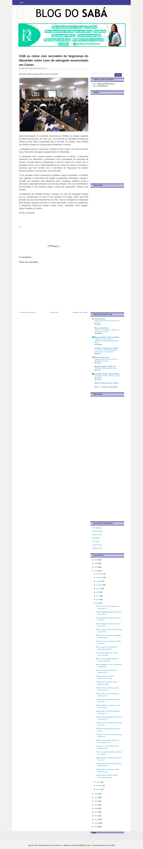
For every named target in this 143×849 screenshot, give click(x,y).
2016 (96, 816)
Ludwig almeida (97, 548)
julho (98, 592)
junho (98, 596)
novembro (99, 577)
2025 (96, 563)
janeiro (98, 789)
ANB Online (96, 538)
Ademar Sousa (97, 534)
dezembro (99, 574)
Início (22, 2)
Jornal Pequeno (100, 319)
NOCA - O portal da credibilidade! (106, 387)
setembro (99, 585)
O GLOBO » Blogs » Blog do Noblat (107, 374)
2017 (96, 812)
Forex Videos (56, 845)
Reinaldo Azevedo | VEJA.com (105, 366)
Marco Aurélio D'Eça (102, 328)
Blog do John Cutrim (102, 357)
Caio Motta (95, 541)
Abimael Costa (97, 528)
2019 (96, 805)
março (98, 782)
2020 (96, 801)
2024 (96, 567)
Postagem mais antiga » (80, 312)
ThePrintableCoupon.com (100, 845)
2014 (96, 823)
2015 (96, 819)
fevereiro (99, 786)
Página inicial (54, 312)
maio (98, 599)
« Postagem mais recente (27, 312)
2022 (96, 794)
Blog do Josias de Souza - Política (106, 383)
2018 (96, 808)
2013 (96, 827)
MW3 (113, 845)
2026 (96, 560)
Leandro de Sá (97, 545)
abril (97, 603)
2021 (96, 797)
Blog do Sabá (32, 845)
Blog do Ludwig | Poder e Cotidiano (107, 337)
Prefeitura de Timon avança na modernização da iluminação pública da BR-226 (107, 340)
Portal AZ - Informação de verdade (106, 348)
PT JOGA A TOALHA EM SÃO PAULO (106, 368)
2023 (96, 571)
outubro (99, 581)
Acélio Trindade (97, 531)
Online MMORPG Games (83, 845)
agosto (98, 588)
